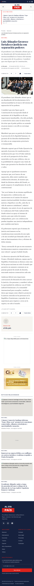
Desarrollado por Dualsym (8, 583)
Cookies (20, 540)
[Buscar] (31, 7)
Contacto (20, 532)
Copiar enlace (27, 73)
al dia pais (4, 66)
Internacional (5, 535)
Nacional (9, 30)
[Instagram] (29, 1)
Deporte (4, 543)
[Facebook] (32, 1)
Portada (3, 30)
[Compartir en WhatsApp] (20, 73)
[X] (27, 1)
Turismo (4, 540)
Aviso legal (21, 535)
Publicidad (21, 543)
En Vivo (4, 1)
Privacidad (21, 538)
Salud (3, 549)
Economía (4, 538)
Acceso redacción (19, 583)
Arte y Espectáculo (6, 546)
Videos (4, 552)
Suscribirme (17, 570)
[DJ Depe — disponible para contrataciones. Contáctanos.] (17, 351)
